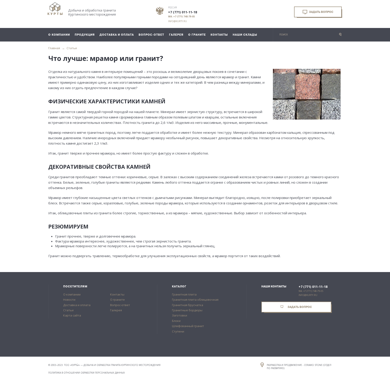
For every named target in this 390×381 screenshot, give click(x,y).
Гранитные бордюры (187, 310)
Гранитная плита (184, 294)
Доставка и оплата (77, 305)
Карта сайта (72, 315)
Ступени (178, 331)
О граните (117, 300)
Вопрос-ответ (120, 305)
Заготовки (179, 315)
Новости (69, 300)
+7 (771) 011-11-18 (182, 12)
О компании (72, 294)
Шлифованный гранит (188, 326)
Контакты (117, 294)
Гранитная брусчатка (187, 305)
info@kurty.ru (177, 21)
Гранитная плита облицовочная (195, 300)
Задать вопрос (320, 12)
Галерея (116, 310)
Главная (54, 48)
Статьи (72, 48)
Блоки (176, 321)
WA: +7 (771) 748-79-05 (181, 16)
